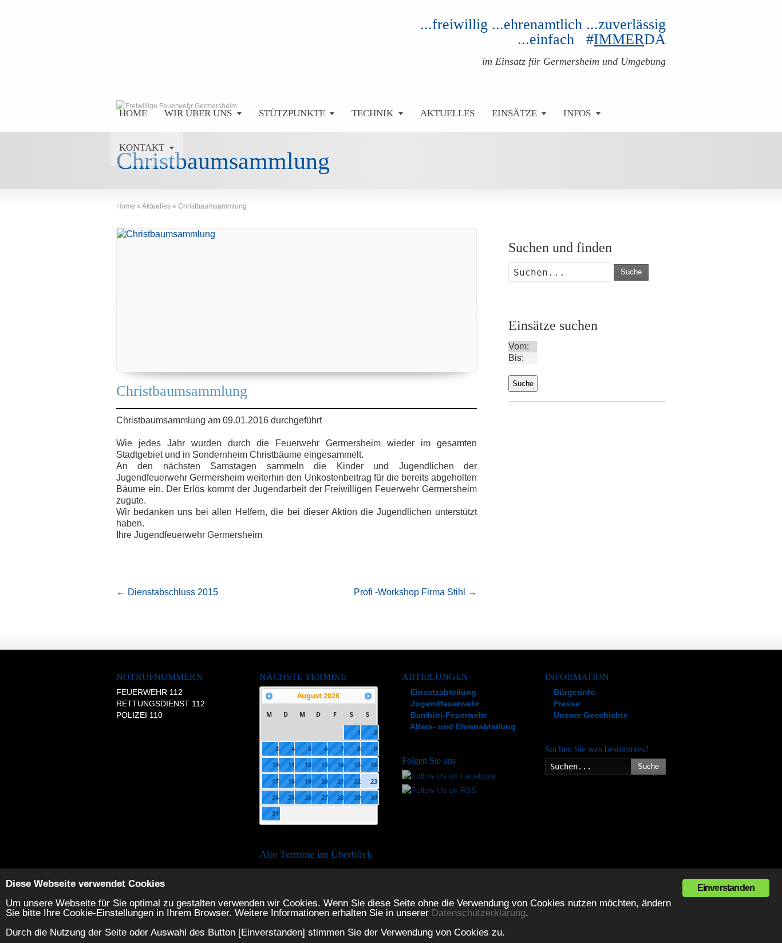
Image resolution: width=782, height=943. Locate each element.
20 (324, 781)
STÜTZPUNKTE (292, 113)
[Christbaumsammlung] (296, 300)
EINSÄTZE (514, 113)
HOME (133, 113)
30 (373, 797)
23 (373, 781)
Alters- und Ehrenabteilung (462, 726)
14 (340, 764)
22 (357, 781)
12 (308, 764)
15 (357, 764)
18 (291, 781)
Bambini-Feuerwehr (447, 715)
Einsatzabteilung (442, 692)
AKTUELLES (447, 113)
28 (340, 797)
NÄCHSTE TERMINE (302, 677)
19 (308, 781)
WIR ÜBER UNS (198, 113)
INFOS (577, 113)
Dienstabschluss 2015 (167, 592)
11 (291, 764)
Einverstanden (726, 888)
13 (324, 764)
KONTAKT (141, 147)
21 (340, 781)
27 (324, 797)
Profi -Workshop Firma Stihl (415, 592)
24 (275, 797)
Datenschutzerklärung (479, 912)
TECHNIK (372, 113)
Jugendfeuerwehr (443, 703)
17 (275, 781)
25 (291, 797)
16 (373, 764)
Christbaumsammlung (181, 391)
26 (308, 797)
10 (275, 764)
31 (275, 813)
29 (357, 797)
